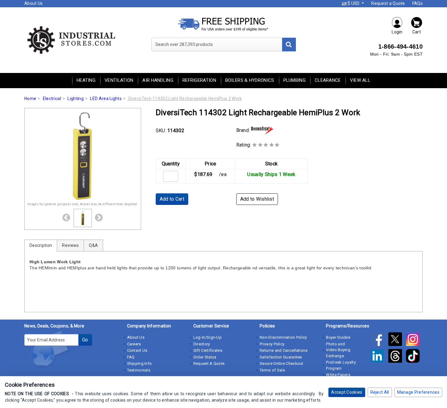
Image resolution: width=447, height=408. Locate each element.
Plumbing (294, 80)
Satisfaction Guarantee (281, 357)
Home (30, 98)
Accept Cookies (346, 392)
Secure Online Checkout (281, 363)
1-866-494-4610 (400, 46)
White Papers (338, 374)
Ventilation (119, 80)
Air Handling (157, 80)
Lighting (75, 98)
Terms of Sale (272, 370)
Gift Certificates (207, 350)
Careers (134, 344)
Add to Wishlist (257, 199)
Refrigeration (199, 80)
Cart (416, 31)
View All (360, 80)
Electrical (52, 98)
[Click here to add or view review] (265, 145)
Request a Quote (388, 3)
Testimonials (139, 370)
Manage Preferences (418, 392)
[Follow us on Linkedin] (379, 356)
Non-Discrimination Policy (283, 337)
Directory (201, 344)
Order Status (205, 357)
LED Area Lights (106, 98)
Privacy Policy (272, 344)
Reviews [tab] (70, 245)
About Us (33, 3)
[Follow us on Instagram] (414, 340)
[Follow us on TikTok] (414, 356)
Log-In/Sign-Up (207, 337)
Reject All (379, 392)
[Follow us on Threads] (397, 356)
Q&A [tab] (93, 245)
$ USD (354, 3)
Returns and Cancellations (284, 350)
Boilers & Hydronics (249, 80)
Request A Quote (209, 363)
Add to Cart (172, 199)
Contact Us (137, 350)
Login (397, 31)
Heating (86, 80)
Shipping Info (139, 363)
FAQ (131, 357)
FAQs (417, 3)
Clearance (328, 80)
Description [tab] (40, 245)
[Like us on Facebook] (379, 340)
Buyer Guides (338, 337)
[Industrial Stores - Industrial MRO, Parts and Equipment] (70, 39)
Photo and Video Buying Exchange (338, 350)
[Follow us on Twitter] (397, 340)
